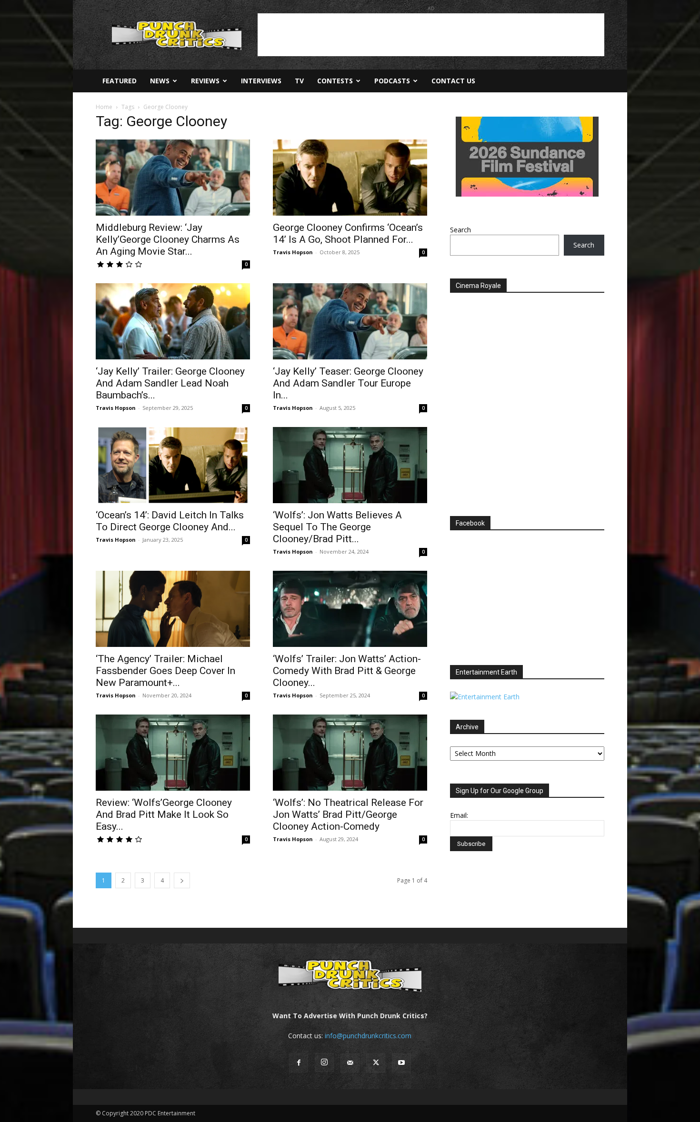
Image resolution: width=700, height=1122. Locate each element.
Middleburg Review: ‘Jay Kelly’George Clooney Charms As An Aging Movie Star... (168, 239)
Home (104, 107)
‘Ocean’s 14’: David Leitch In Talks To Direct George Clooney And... (170, 521)
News (160, 80)
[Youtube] (401, 1062)
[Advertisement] (431, 34)
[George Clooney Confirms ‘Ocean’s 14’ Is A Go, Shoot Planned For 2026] (350, 177)
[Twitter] (375, 1062)
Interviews (261, 80)
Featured (119, 80)
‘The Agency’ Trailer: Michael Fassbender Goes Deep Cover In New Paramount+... (165, 670)
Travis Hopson (293, 252)
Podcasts (392, 80)
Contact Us (453, 80)
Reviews (205, 80)
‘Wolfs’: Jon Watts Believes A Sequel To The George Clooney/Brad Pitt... (337, 527)
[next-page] (182, 880)
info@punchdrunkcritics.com (368, 1035)
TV (299, 80)
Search (460, 229)
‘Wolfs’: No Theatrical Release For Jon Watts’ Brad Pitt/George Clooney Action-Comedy (348, 814)
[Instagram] (324, 1062)
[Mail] (350, 1062)
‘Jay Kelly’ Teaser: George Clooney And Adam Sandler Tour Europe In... (348, 383)
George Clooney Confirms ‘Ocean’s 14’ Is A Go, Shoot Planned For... (348, 233)
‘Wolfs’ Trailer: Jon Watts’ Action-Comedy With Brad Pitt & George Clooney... (347, 670)
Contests (335, 80)
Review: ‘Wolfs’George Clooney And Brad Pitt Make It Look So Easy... (164, 814)
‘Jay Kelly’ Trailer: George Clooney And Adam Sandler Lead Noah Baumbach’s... (170, 383)
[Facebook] (298, 1062)
